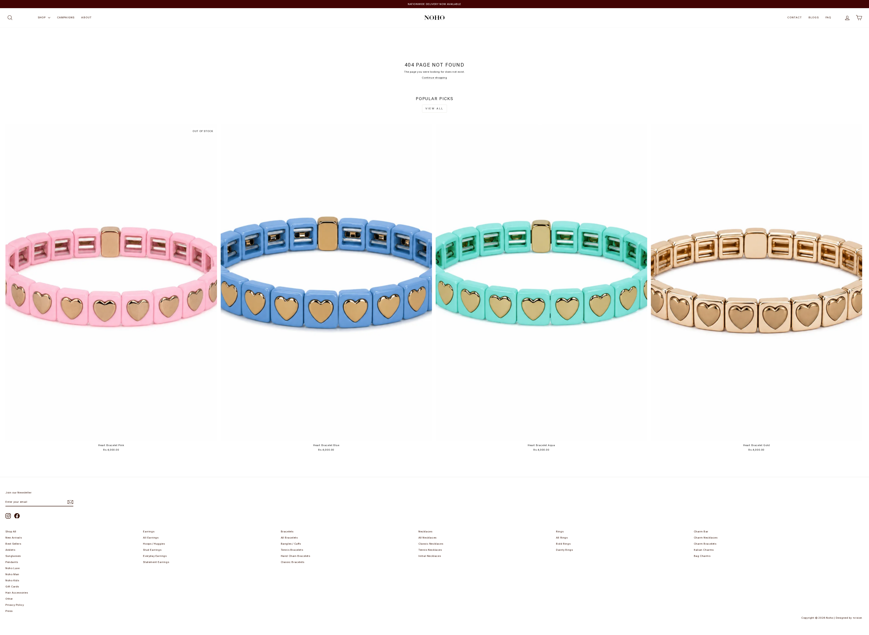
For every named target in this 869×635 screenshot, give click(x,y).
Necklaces (425, 531)
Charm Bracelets (705, 543)
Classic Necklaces (430, 543)
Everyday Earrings (155, 556)
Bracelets (287, 531)
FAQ (828, 17)
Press (9, 611)
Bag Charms (702, 556)
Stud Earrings (152, 549)
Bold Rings (563, 543)
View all (434, 108)
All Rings (562, 537)
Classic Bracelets (292, 562)
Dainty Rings (564, 549)
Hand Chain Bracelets (295, 556)
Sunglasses (13, 556)
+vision (857, 617)
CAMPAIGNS (66, 17)
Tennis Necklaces (430, 549)
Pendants (11, 562)
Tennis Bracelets (292, 549)
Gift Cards (12, 586)
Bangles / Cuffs (291, 543)
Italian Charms (704, 549)
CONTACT (794, 17)
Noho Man (12, 574)
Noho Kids (12, 580)
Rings (559, 531)
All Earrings (150, 537)
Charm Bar (701, 531)
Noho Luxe (12, 568)
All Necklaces (427, 537)
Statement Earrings (156, 562)
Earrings (148, 531)
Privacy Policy (14, 604)
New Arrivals (13, 537)
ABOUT (86, 17)
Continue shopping (434, 77)
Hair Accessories (16, 592)
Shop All (10, 531)
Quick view (111, 436)
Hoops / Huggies (154, 543)
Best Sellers (13, 543)
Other (9, 598)
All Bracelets (289, 537)
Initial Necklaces (429, 556)
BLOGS (814, 17)
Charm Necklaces (706, 537)
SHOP (42, 17)
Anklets (10, 549)
